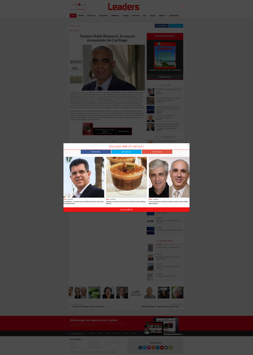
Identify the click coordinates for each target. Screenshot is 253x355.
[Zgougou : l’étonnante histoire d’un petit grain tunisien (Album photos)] (126, 177)
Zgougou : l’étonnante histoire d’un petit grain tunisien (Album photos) (125, 202)
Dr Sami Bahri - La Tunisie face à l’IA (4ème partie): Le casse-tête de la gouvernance (83, 202)
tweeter (127, 152)
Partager (96, 152)
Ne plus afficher (126, 209)
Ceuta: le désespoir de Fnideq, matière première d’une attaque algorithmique (168, 202)
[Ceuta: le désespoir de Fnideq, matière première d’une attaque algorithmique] (169, 177)
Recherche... (151, 6)
